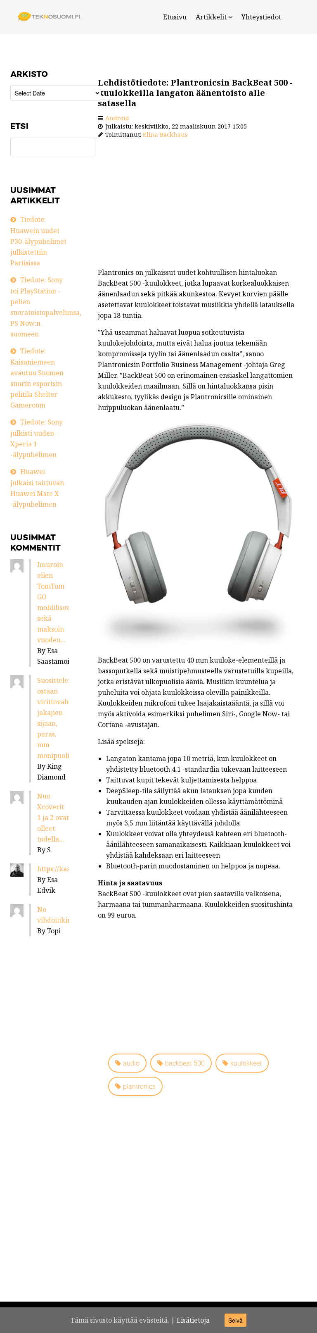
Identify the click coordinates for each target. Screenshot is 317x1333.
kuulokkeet (246, 1063)
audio (131, 1063)
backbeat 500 (185, 1063)
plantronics (139, 1086)
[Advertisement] (198, 205)
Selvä (235, 1320)
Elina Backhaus (165, 134)
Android (117, 118)
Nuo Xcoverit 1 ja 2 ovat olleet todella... (53, 818)
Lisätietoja (193, 1320)
